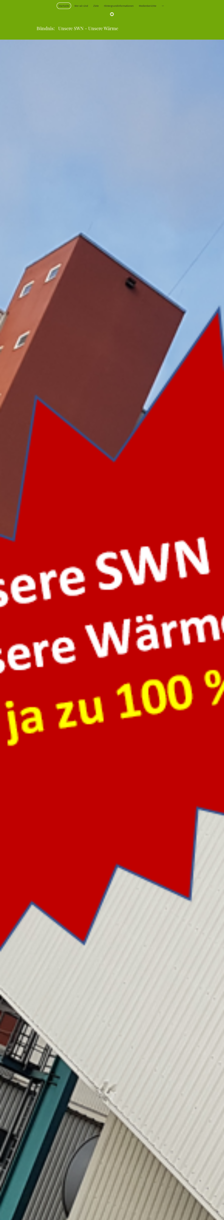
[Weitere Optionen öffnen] (163, 6)
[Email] (112, 14)
